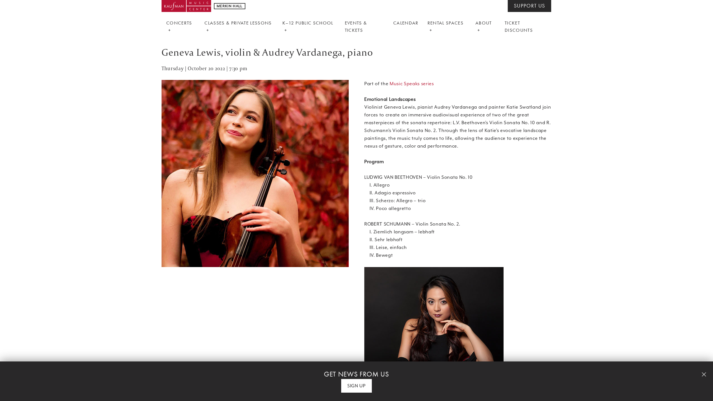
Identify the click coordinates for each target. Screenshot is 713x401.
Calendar (406, 23)
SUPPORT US (529, 6)
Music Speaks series (412, 83)
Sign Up (356, 385)
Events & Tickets (356, 26)
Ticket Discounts (519, 26)
